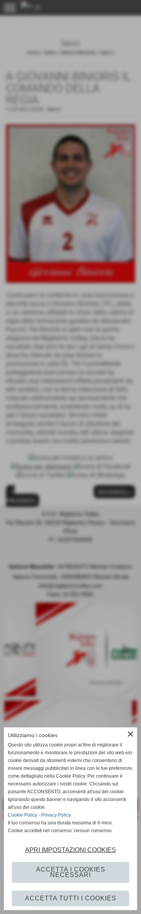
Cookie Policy (22, 815)
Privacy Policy (56, 815)
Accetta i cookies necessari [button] (70, 872)
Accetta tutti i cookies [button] (70, 898)
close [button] (130, 734)
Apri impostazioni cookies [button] (70, 850)
